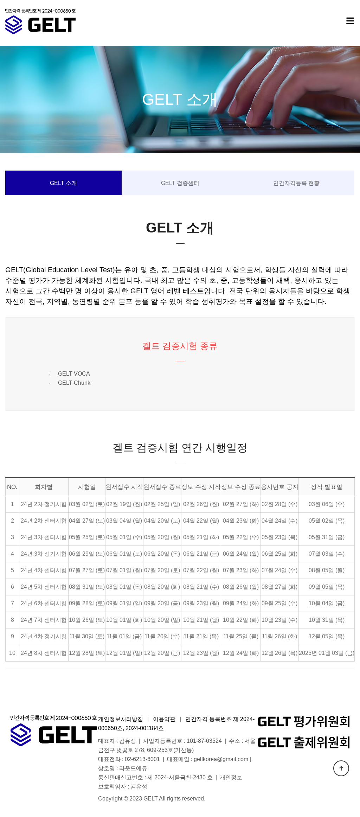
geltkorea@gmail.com (221, 759)
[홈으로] (40, 21)
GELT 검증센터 (180, 183)
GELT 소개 (63, 183)
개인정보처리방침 (120, 719)
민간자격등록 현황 (296, 183)
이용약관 (164, 719)
